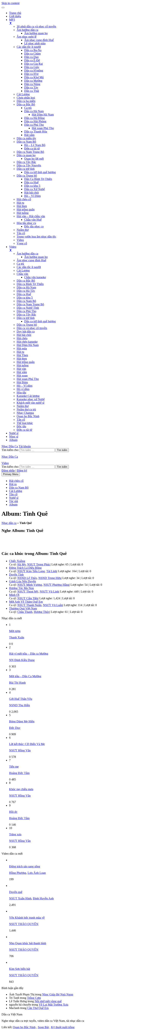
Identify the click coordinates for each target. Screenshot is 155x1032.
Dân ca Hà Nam (34, 111)
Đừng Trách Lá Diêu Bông (25, 567)
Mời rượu (14, 631)
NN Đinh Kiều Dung (22, 660)
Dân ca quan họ (26, 155)
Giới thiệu (15, 16)
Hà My (21, 564)
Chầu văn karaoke (35, 277)
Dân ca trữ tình (26, 168)
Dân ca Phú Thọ (34, 124)
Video (20, 240)
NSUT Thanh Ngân (29, 605)
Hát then (22, 206)
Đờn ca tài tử (32, 148)
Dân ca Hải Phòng (35, 121)
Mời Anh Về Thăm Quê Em (26, 601)
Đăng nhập (8, 470)
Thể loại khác (25, 423)
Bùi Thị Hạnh (17, 682)
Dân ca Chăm (32, 53)
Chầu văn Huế (33, 219)
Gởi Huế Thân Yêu (20, 698)
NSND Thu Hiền (19, 705)
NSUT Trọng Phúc (38, 564)
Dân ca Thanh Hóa (35, 131)
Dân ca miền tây (26, 138)
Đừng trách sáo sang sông (24, 866)
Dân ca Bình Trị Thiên (30, 284)
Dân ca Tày (31, 87)
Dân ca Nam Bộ (26, 141)
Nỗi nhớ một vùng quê (48, 1001)
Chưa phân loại (26, 97)
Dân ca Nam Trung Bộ (30, 151)
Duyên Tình (16, 574)
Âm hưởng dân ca (27, 29)
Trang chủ (15, 12)
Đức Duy (14, 727)
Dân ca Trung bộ (27, 175)
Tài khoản (25, 446)
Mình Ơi (14, 594)
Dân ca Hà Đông (34, 118)
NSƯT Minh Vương (29, 584)
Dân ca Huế (31, 182)
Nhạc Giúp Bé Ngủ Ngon (57, 994)
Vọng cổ (22, 243)
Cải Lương (23, 94)
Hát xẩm (29, 135)
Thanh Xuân (16, 637)
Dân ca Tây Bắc (26, 162)
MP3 (12, 21)
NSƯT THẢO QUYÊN (23, 924)
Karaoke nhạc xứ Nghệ (31, 399)
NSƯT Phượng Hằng (56, 584)
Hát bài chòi (31, 192)
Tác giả (13, 501)
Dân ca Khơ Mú (34, 77)
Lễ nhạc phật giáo (35, 43)
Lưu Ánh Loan (37, 872)
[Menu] (3, 7)
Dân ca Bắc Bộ (26, 104)
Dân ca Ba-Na (32, 50)
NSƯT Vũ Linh (49, 591)
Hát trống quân (26, 209)
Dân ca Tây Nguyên (29, 165)
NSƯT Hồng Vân (20, 750)
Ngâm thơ (23, 229)
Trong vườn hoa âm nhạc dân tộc (36, 236)
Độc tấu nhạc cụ (34, 226)
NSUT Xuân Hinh (20, 898)
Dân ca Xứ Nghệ (34, 189)
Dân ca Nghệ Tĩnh (28, 307)
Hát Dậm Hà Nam (43, 114)
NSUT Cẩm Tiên (27, 598)
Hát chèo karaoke (27, 341)
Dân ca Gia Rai (33, 63)
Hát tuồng (23, 212)
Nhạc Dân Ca (10, 446)
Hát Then (22, 355)
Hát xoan (22, 375)
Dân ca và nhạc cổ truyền (32, 328)
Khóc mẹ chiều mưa (21, 789)
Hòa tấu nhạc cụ (26, 223)
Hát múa (22, 348)
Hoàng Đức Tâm (19, 773)
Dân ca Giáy (31, 67)
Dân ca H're (31, 74)
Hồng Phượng (17, 872)
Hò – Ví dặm (24, 385)
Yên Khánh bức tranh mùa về (27, 917)
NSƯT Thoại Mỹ (27, 591)
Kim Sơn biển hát (19, 968)
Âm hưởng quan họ (36, 33)
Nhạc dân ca (9, 523)
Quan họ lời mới (34, 158)
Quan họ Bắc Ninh (28, 416)
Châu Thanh (24, 611)
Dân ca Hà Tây (26, 290)
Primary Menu (10, 474)
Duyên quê (15, 892)
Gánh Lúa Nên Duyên (22, 581)
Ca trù (28, 107)
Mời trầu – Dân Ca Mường (25, 676)
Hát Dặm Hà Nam (28, 345)
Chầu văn (22, 273)
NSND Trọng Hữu (49, 578)
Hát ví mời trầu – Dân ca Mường (28, 653)
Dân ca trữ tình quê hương (40, 172)
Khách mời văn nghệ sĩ (30, 402)
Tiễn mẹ (14, 766)
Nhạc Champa (25, 412)
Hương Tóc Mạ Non (21, 588)
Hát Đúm (22, 382)
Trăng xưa (15, 834)
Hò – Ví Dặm (32, 196)
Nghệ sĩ (13, 433)
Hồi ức (13, 811)
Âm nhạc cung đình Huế (39, 40)
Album (13, 440)
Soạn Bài (43, 1027)
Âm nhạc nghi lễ (26, 36)
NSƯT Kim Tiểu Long (31, 571)
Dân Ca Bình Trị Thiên (38, 179)
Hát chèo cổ (24, 199)
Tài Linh (51, 571)
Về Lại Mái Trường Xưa (53, 1004)
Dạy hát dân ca (26, 331)
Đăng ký (22, 470)
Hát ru (20, 202)
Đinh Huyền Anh (43, 898)
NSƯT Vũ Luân (53, 605)
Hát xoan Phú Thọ (43, 128)
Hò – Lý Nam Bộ (34, 145)
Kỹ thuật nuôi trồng (62, 1027)
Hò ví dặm (23, 389)
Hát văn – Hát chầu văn (31, 216)
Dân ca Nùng (32, 84)
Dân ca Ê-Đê (32, 60)
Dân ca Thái (31, 90)
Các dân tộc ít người (29, 46)
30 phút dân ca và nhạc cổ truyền (36, 26)
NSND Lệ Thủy (27, 578)
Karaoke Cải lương (28, 395)
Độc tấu (21, 426)
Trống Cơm (34, 997)
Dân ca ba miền (26, 101)
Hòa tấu (21, 392)
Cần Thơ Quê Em (38, 1008)
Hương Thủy (42, 611)
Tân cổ (21, 233)
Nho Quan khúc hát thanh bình (27, 943)
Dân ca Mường (33, 80)
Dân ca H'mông (33, 70)
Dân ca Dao (31, 57)
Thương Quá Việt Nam (23, 608)
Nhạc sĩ (13, 436)
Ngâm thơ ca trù (26, 409)
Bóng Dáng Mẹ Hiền (21, 721)
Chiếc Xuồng (17, 561)
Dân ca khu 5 (32, 185)
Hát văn (21, 368)
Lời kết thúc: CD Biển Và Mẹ (27, 744)
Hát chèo (22, 338)
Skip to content (10, 3)
